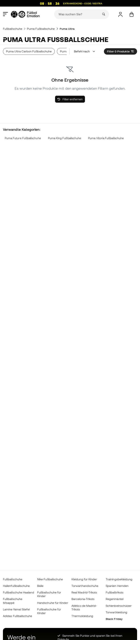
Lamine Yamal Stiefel (16, 609)
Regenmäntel (114, 599)
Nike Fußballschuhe (50, 579)
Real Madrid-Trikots (84, 592)
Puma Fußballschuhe (41, 28)
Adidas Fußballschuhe (17, 616)
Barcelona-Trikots (82, 599)
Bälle (40, 585)
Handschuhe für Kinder (52, 602)
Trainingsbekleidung (119, 579)
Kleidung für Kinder (84, 579)
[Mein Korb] (131, 14)
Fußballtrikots (114, 592)
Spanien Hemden (117, 585)
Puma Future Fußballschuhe (23, 138)
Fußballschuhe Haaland (18, 592)
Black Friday (114, 618)
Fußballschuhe (12, 28)
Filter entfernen (72, 99)
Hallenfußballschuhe (16, 585)
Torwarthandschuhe (84, 585)
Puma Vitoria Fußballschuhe (106, 138)
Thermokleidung (82, 616)
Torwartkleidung (116, 612)
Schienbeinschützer (119, 605)
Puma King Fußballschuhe (64, 138)
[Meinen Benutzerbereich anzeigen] (120, 14)
